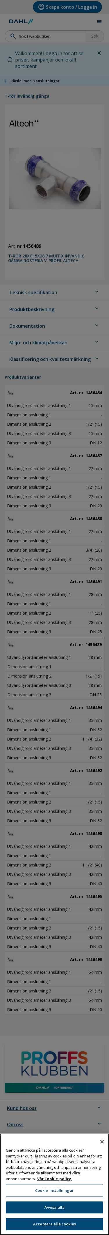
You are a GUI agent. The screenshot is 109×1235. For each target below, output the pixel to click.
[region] (54, 1184)
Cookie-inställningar (54, 1190)
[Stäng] (102, 1141)
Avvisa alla (54, 1207)
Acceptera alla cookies (54, 1224)
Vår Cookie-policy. (54, 1178)
